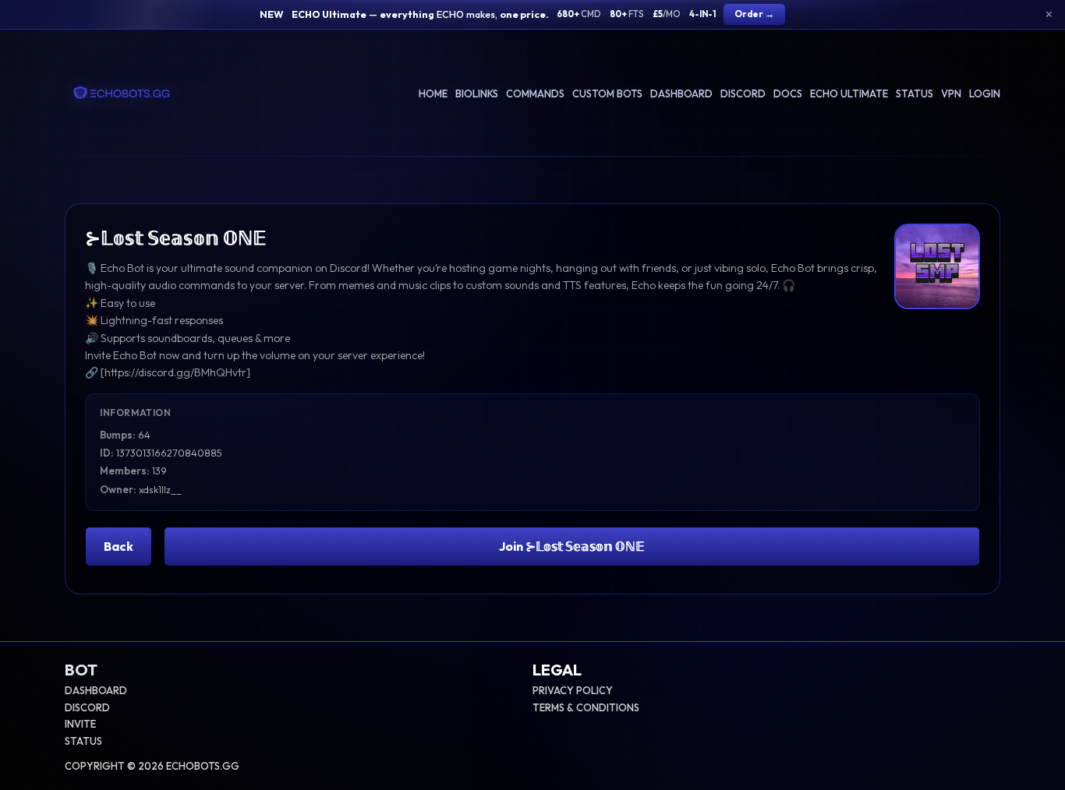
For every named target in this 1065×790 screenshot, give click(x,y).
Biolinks (476, 93)
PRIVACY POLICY (572, 690)
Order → (754, 13)
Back (118, 546)
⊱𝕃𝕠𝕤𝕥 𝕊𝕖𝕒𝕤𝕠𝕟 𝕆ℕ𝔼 (176, 237)
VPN (951, 93)
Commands (535, 93)
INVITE (80, 724)
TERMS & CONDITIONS (585, 707)
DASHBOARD (96, 690)
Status (914, 93)
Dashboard (681, 93)
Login (984, 93)
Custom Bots (607, 93)
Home (433, 93)
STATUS (83, 741)
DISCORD (87, 707)
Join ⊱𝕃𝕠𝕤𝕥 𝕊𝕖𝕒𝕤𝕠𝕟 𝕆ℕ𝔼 (572, 546)
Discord (743, 93)
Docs (787, 93)
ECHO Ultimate (849, 93)
